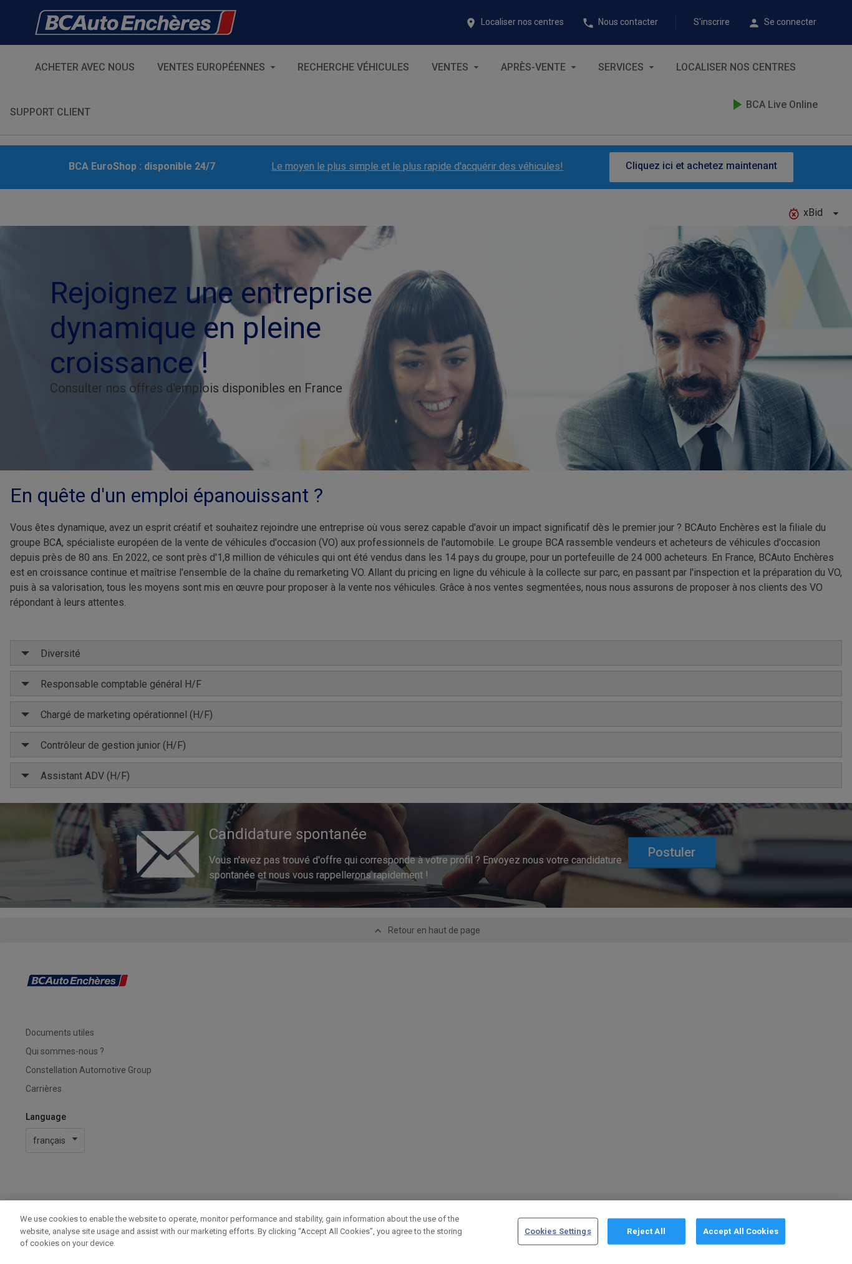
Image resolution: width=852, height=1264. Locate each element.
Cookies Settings (558, 1231)
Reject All (646, 1231)
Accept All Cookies (740, 1231)
